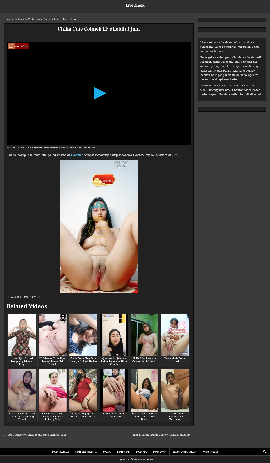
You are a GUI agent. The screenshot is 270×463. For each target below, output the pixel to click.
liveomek (77, 155)
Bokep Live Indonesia (86, 451)
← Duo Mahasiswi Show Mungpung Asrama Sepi (35, 435)
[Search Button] (264, 451)
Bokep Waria (159, 451)
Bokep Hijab (123, 451)
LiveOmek (135, 5)
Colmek (19, 19)
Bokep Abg (141, 451)
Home (7, 19)
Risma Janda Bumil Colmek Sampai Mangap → (163, 435)
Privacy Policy (210, 451)
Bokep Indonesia (60, 451)
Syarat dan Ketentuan (184, 451)
